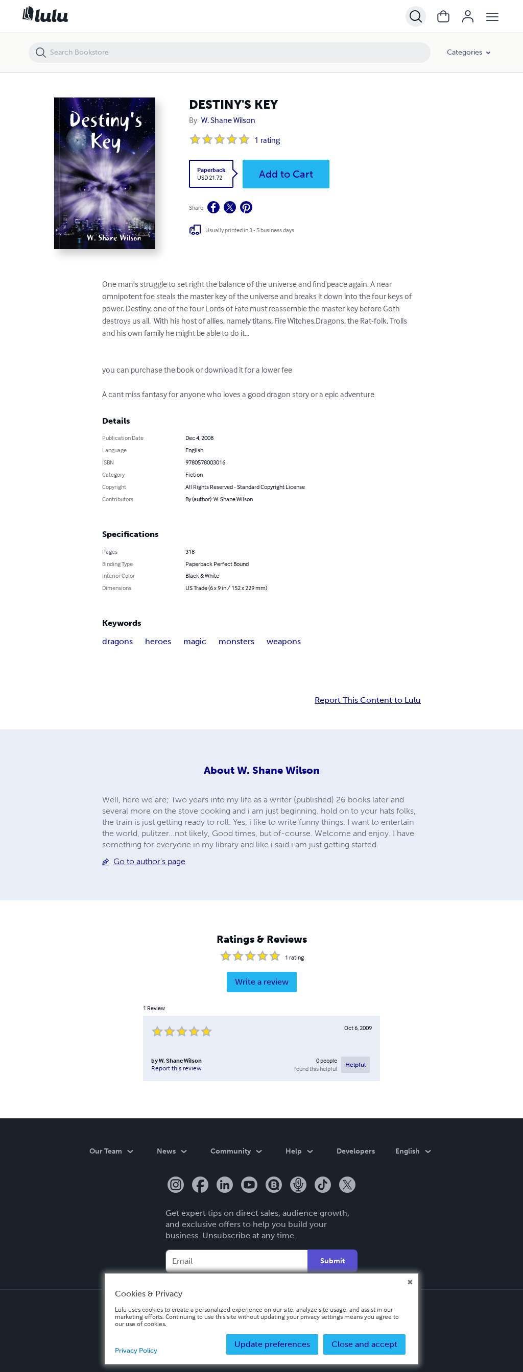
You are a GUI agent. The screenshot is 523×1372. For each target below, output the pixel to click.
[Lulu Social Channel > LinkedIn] (225, 1186)
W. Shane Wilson (228, 120)
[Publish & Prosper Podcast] (298, 1186)
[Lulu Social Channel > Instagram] (176, 1186)
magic (194, 641)
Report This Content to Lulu (368, 700)
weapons (284, 641)
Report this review (176, 1068)
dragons (117, 641)
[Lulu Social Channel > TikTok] (323, 1186)
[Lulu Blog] (274, 1186)
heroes (158, 641)
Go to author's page (149, 861)
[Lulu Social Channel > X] (347, 1186)
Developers (356, 1151)
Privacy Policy (136, 1350)
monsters (236, 641)
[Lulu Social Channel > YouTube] (249, 1186)
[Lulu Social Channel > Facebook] (200, 1186)
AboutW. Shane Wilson (262, 770)
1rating (267, 139)
